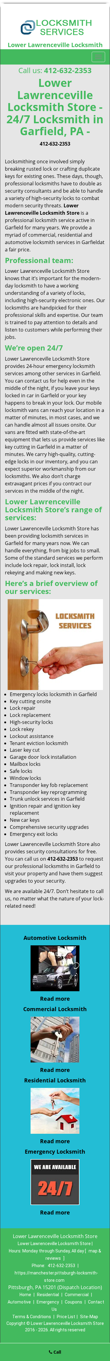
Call (56, 1352)
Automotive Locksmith (55, 937)
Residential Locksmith (55, 1080)
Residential (48, 1294)
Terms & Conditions (31, 1316)
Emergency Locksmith (55, 1151)
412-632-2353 (68, 70)
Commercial (77, 1294)
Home (25, 1294)
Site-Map (89, 1316)
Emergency (48, 1302)
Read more (55, 998)
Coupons (73, 1302)
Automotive (19, 1302)
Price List (66, 1316)
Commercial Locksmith (55, 1009)
